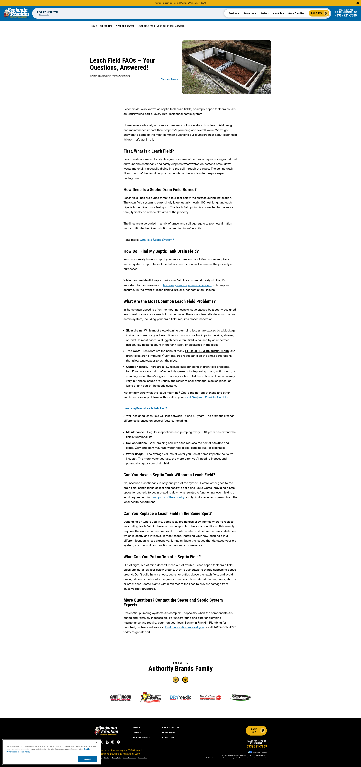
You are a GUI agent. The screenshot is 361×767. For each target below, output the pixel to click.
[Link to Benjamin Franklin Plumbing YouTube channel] (107, 742)
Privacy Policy (116, 758)
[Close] (96, 742)
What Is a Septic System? (157, 239)
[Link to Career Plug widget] (118, 742)
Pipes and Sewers (125, 26)
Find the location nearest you (184, 627)
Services (137, 727)
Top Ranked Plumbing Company (183, 3)
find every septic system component (187, 285)
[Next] (185, 680)
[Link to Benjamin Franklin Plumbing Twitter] (101, 742)
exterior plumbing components (207, 351)
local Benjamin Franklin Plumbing (207, 397)
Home (94, 26)
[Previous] (176, 680)
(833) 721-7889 (346, 15)
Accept (87, 759)
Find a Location (44, 15)
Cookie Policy (24, 752)
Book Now (316, 13)
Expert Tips (106, 26)
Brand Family (168, 732)
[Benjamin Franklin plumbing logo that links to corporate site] (16, 13)
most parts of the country (167, 497)
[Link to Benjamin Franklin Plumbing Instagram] (113, 742)
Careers (137, 732)
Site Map (107, 758)
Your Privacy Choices (260, 752)
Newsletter (168, 738)
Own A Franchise (141, 738)
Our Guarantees (170, 727)
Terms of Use (142, 758)
